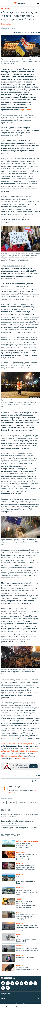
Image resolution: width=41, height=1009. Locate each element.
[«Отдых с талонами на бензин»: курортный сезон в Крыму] (8, 890)
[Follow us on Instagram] (17, 983)
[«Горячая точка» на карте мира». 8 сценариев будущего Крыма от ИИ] (8, 937)
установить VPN (22, 759)
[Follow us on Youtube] (12, 983)
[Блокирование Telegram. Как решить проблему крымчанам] (8, 948)
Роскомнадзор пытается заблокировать (17, 744)
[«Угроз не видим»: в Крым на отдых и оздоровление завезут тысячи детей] (8, 926)
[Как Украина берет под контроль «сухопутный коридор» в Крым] (8, 843)
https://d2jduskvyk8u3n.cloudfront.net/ (22, 751)
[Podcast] (3, 988)
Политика (5, 9)
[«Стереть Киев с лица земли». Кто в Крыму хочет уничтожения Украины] (8, 854)
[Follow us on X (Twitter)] (8, 983)
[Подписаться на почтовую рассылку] (8, 988)
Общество (19, 863)
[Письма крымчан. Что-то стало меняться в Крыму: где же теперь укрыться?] (8, 914)
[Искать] (34, 1006)
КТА (16, 1006)
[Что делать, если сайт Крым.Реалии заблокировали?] (8, 967)
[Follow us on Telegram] (26, 983)
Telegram (4, 756)
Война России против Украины (27, 841)
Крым (18, 934)
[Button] (18, 32)
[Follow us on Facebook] (3, 983)
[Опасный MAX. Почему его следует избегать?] (8, 958)
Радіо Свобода (6, 24)
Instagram (13, 756)
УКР (25, 1006)
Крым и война (21, 852)
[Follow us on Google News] (21, 983)
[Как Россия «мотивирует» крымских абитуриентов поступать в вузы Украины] (8, 865)
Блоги (18, 912)
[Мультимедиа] (7, 1006)
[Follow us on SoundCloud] (31, 983)
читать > (33, 766)
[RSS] (35, 983)
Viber (21, 756)
